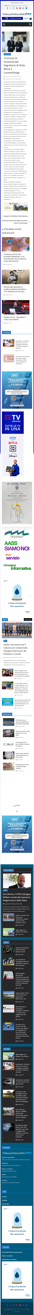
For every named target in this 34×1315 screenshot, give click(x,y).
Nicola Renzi (18, 79)
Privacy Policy (5, 1204)
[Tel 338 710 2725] (16, 203)
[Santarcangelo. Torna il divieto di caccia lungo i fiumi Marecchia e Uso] (8, 997)
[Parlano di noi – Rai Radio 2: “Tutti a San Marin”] (15, 301)
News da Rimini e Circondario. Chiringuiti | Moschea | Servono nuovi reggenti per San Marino (22, 1011)
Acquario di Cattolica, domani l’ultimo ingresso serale (22, 949)
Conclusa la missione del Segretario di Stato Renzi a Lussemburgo (14, 222)
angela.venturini (17, 76)
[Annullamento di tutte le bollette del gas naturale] (8, 768)
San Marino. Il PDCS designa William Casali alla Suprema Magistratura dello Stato (17, 897)
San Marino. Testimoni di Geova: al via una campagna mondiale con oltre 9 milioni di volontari (22, 344)
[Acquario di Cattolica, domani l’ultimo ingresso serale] (8, 951)
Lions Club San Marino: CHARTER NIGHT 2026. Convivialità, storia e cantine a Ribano (22, 1113)
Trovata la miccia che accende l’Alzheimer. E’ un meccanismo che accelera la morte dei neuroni (15, 257)
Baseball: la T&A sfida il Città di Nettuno (16, 216)
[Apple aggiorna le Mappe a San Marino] (8, 932)
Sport (5, 640)
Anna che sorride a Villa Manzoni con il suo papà (23, 733)
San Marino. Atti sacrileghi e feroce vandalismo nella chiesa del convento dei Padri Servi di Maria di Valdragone (22, 1096)
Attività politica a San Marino (9, 1259)
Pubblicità (4, 1200)
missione (14, 79)
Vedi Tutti (28, 619)
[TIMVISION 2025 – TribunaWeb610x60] (17, 18)
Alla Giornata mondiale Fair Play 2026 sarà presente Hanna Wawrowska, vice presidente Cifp (23, 702)
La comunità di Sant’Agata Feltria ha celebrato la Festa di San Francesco (22, 962)
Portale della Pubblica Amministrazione (12, 1252)
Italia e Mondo (7, 54)
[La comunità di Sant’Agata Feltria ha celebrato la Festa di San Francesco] (8, 964)
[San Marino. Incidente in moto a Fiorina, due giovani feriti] (8, 1083)
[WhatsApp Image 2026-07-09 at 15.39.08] (17, 579)
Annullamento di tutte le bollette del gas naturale (22, 766)
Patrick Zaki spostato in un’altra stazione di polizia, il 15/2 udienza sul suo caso (15, 289)
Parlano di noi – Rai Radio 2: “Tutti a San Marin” (15, 318)
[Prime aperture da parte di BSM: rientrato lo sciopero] (8, 745)
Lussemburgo (8, 79)
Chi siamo (4, 1196)
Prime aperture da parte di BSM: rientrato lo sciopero (22, 744)
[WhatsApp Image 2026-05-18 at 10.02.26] (17, 528)
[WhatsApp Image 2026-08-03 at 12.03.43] (17, 372)
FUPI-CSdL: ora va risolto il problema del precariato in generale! (22, 722)
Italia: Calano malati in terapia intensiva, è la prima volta (22, 755)
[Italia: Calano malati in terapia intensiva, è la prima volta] (8, 757)
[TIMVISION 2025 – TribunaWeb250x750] (13, 412)
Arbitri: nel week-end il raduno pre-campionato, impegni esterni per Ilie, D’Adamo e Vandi (15, 649)
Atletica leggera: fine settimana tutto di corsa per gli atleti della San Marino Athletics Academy (22, 673)
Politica (5, 890)
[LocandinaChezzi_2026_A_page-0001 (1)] (17, 483)
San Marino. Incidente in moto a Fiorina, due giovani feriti (22, 1082)
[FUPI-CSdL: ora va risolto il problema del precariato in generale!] (8, 723)
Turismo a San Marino (7, 1256)
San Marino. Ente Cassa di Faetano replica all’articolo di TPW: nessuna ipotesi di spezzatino (22, 360)
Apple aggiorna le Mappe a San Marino (18, 5)
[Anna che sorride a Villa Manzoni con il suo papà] (8, 734)
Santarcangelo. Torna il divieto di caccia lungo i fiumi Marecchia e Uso (22, 996)
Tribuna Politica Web (17, 657)
